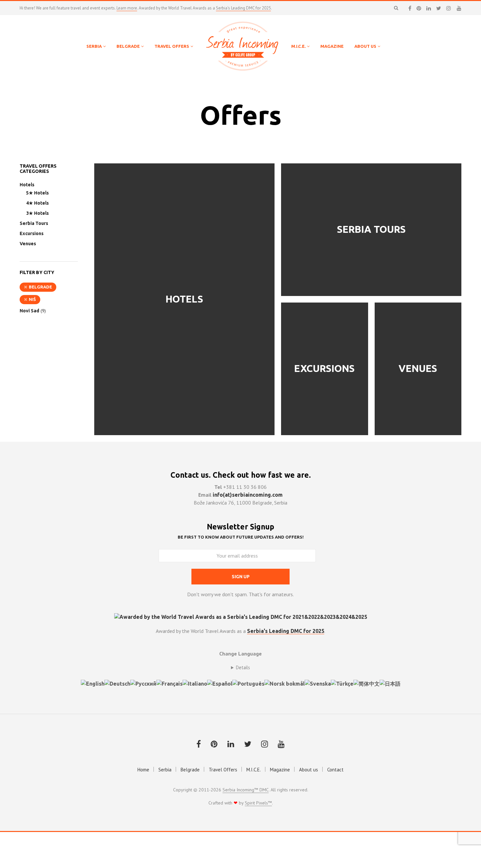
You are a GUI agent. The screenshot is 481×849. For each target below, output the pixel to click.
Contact (335, 769)
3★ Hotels (37, 213)
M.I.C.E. (253, 769)
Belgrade (40, 287)
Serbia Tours (34, 223)
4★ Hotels (37, 203)
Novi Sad (29, 310)
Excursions (32, 233)
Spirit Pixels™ (258, 803)
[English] (92, 683)
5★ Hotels (37, 192)
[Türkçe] (342, 683)
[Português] (248, 683)
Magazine (280, 769)
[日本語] (390, 683)
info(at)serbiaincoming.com (248, 495)
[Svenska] (318, 683)
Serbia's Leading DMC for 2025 (243, 8)
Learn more (126, 8)
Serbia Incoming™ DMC (246, 790)
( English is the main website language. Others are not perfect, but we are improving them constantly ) (240, 667)
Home (143, 769)
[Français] (169, 683)
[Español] (219, 683)
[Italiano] (195, 683)
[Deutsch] (117, 683)
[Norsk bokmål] (284, 683)
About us (308, 769)
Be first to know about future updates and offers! (241, 537)
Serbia (164, 769)
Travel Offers (223, 769)
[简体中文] (366, 683)
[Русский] (143, 683)
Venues (28, 243)
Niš (32, 299)
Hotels (27, 184)
